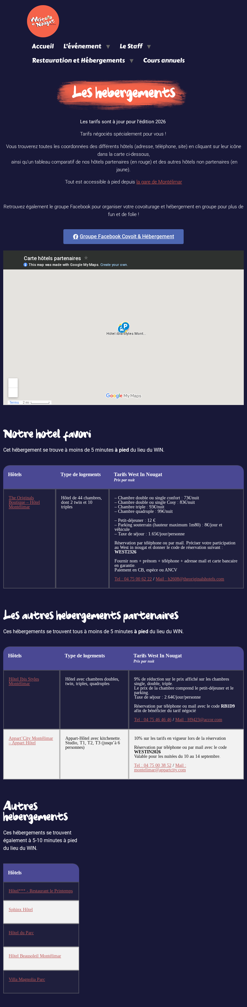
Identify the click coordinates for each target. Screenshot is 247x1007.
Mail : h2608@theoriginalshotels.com (190, 579)
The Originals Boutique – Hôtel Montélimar (24, 502)
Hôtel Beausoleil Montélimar (35, 956)
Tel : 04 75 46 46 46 (152, 719)
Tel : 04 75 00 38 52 (152, 765)
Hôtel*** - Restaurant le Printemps (41, 891)
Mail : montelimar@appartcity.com (160, 767)
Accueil (43, 46)
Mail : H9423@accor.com (198, 719)
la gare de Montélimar (159, 182)
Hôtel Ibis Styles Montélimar (24, 681)
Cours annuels (164, 60)
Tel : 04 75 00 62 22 (133, 579)
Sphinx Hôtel (21, 909)
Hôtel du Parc (21, 932)
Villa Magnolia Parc (27, 979)
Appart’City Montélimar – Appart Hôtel (31, 740)
